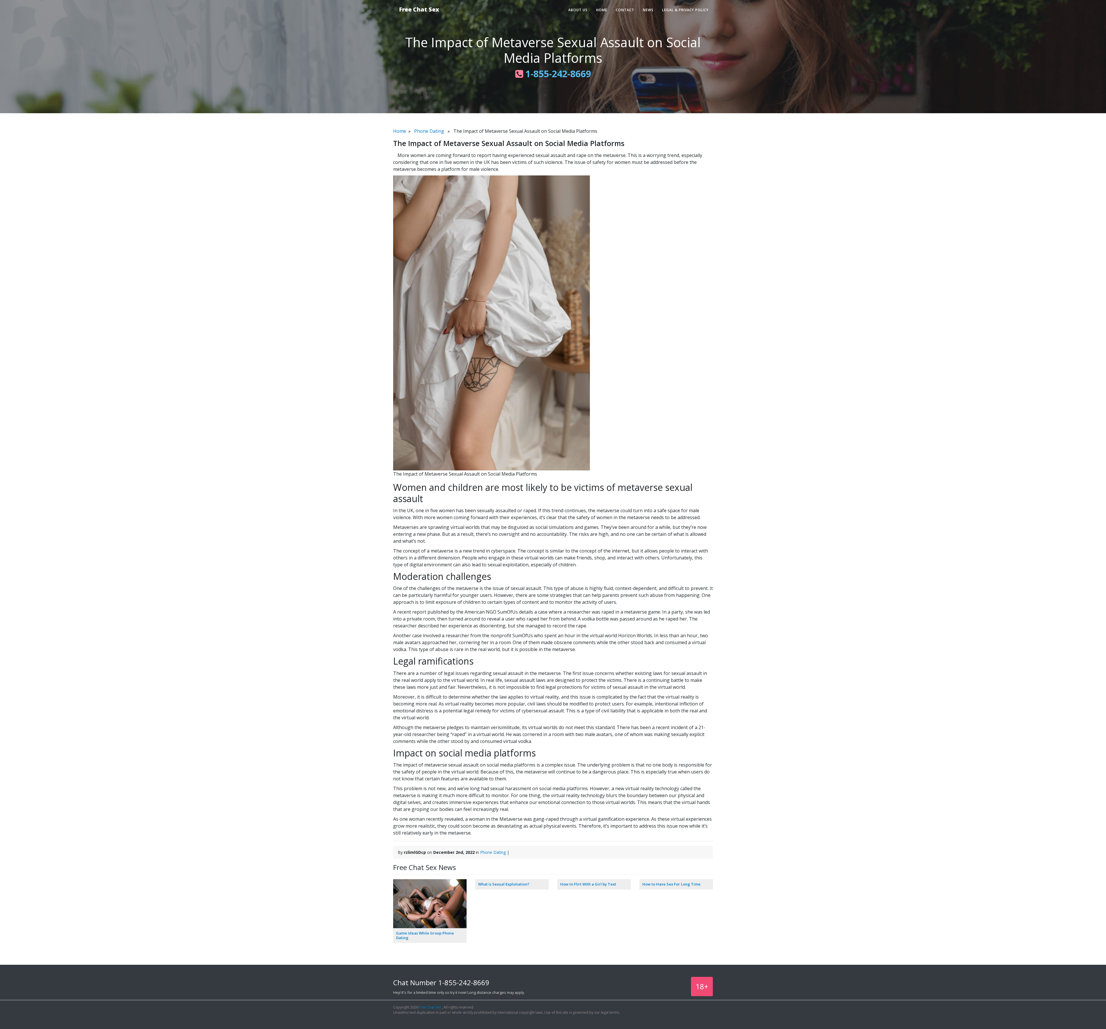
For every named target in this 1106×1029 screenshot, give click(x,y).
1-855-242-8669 (557, 73)
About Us (578, 9)
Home (601, 9)
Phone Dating (429, 131)
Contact (625, 9)
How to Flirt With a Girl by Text (588, 884)
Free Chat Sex (419, 9)
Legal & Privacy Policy (685, 9)
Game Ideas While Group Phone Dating (425, 935)
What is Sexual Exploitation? (503, 884)
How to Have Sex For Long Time (671, 884)
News (648, 9)
